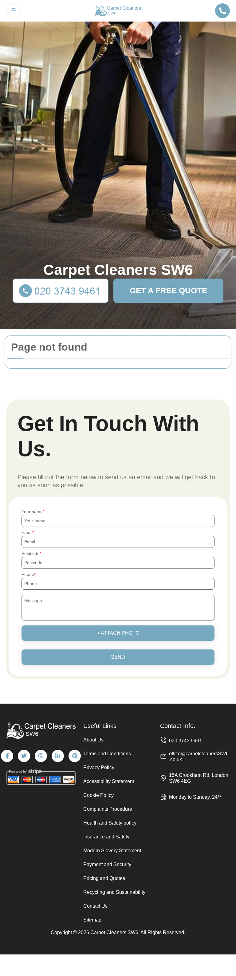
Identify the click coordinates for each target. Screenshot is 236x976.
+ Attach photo (118, 633)
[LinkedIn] (58, 756)
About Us (93, 739)
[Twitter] (24, 756)
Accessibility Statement (108, 781)
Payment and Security (107, 864)
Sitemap (92, 919)
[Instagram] (41, 756)
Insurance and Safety (106, 836)
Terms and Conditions (107, 753)
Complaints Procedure (107, 809)
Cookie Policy (98, 795)
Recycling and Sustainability (114, 892)
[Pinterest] (75, 756)
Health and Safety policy (109, 822)
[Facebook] (7, 756)
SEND (118, 657)
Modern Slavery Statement (112, 850)
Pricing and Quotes (104, 878)
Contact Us (95, 906)
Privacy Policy (98, 767)
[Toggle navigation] (13, 10)
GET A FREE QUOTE (168, 290)
